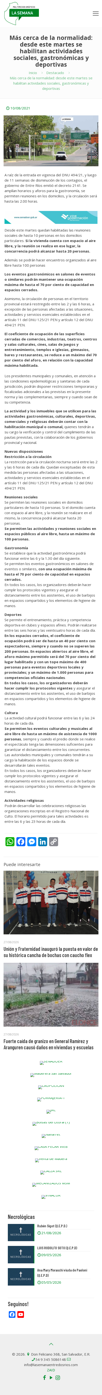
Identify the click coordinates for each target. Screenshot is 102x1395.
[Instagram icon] (57, 1377)
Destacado (55, 72)
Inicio (33, 72)
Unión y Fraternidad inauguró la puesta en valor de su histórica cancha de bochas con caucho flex (51, 952)
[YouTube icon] (51, 1377)
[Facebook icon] (44, 1377)
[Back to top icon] (51, 1344)
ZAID (51, 1370)
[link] (51, 1062)
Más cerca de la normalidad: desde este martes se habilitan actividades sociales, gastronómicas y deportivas (51, 83)
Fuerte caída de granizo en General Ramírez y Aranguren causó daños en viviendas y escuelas (48, 1044)
